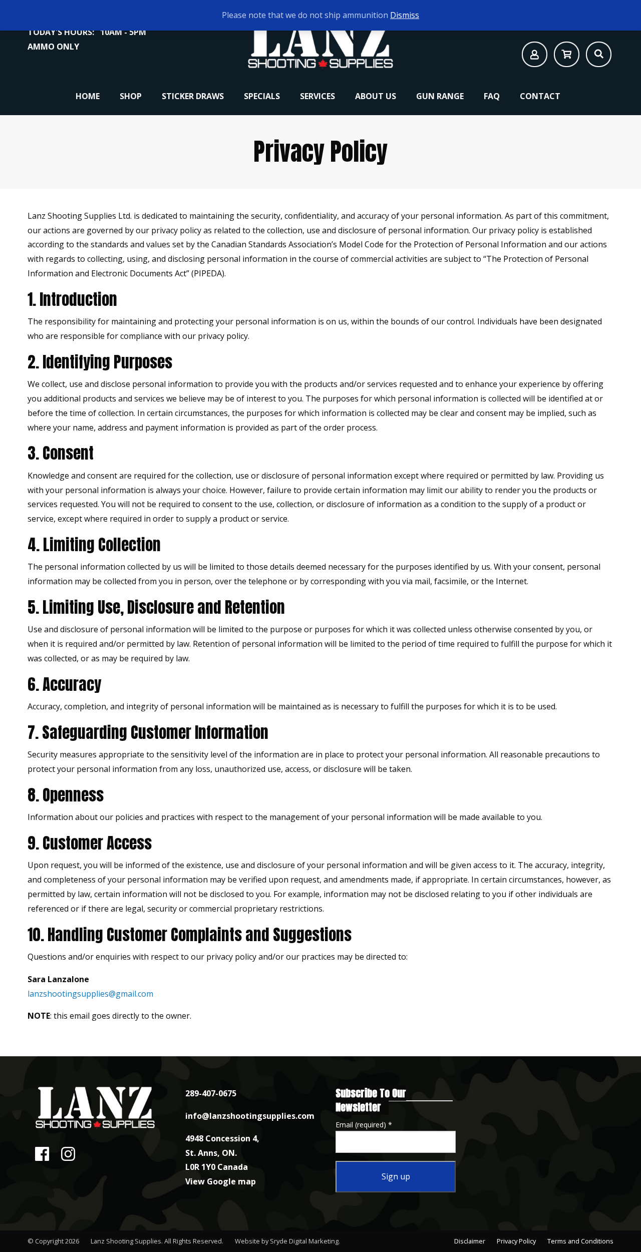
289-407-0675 (210, 1093)
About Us (375, 96)
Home (88, 96)
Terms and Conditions (580, 1240)
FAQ (492, 96)
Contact (540, 96)
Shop (131, 96)
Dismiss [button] (404, 15)
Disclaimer (469, 1240)
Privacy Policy (516, 1240)
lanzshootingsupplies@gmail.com (91, 993)
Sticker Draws (193, 96)
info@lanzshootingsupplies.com (249, 1115)
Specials (262, 96)
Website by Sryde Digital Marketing (287, 1240)
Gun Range (440, 96)
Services (317, 96)
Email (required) (364, 1124)
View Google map (220, 1181)
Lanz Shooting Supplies (126, 1240)
